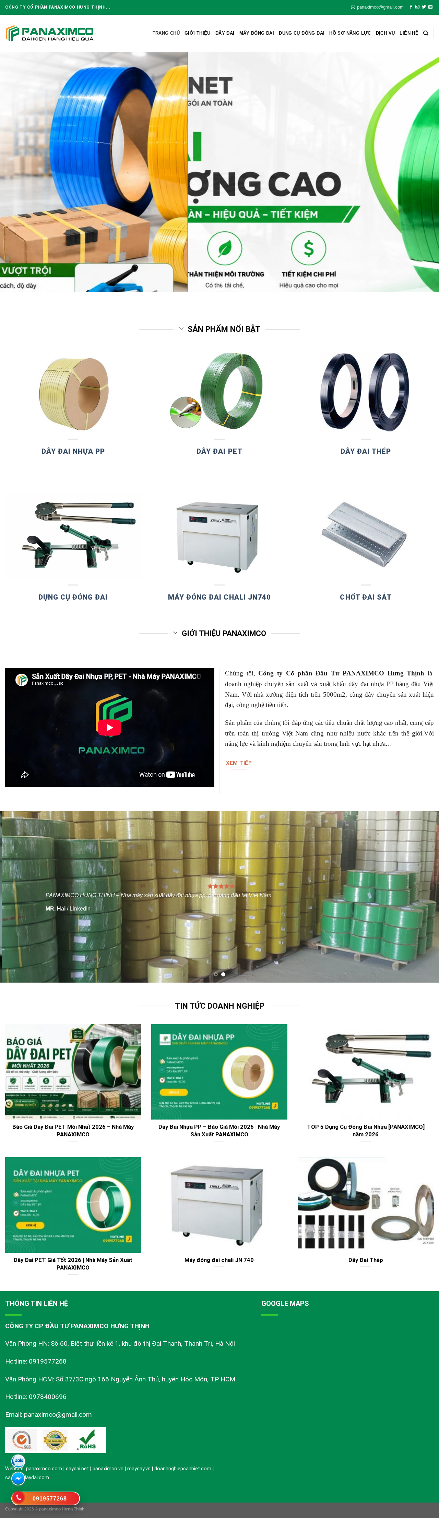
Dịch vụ (385, 33)
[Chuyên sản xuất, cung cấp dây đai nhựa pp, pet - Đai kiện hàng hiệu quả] (49, 33)
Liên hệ (409, 33)
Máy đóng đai (256, 33)
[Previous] (17, 172)
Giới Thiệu (198, 33)
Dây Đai (225, 33)
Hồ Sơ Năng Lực (350, 33)
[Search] (425, 33)
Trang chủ (166, 33)
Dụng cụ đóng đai (301, 33)
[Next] (421, 172)
